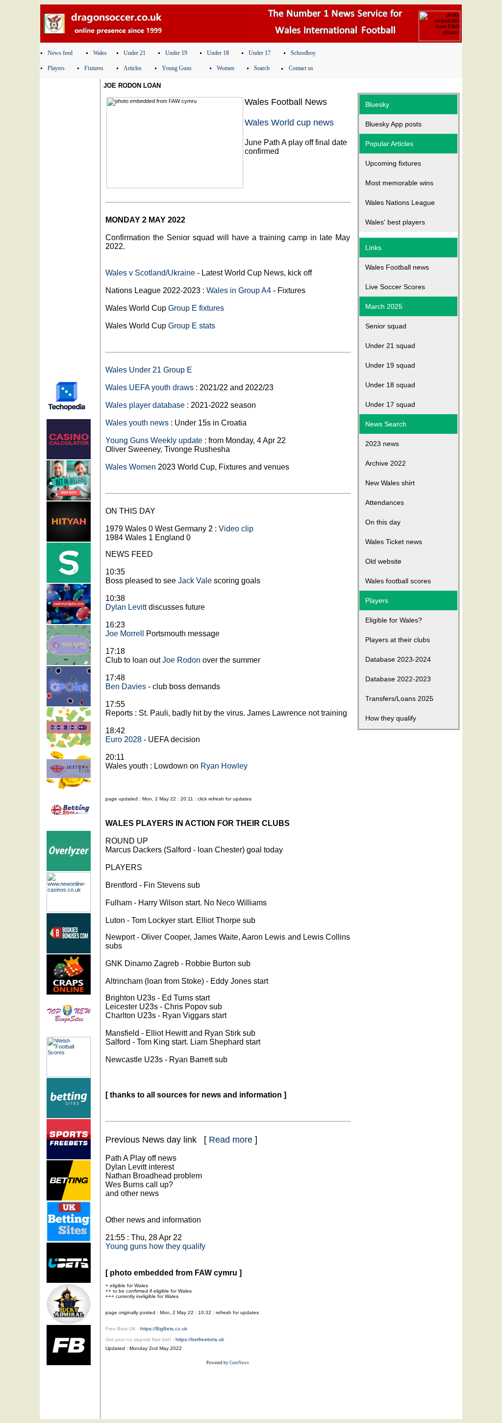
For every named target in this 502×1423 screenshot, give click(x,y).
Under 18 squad (390, 385)
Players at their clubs (397, 640)
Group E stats (191, 326)
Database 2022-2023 (398, 679)
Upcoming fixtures (393, 163)
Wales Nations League (400, 202)
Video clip (236, 528)
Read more (230, 1140)
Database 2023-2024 (398, 659)
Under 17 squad (390, 404)
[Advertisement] (70, 227)
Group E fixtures (196, 308)
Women (225, 68)
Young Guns (177, 68)
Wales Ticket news (393, 542)
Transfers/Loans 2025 (399, 698)
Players (56, 68)
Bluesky (377, 104)
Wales (100, 53)
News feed (60, 53)
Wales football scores (398, 581)
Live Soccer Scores (395, 287)
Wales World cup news (289, 122)
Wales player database (145, 405)
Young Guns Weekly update (153, 440)
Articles (133, 68)
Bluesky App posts (393, 124)
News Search (385, 424)
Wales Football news (397, 267)
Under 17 (260, 53)
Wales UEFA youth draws (149, 387)
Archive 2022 (385, 463)
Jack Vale (195, 580)
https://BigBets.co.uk (163, 1328)
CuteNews (239, 1362)
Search (262, 68)
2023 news (382, 444)
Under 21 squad (390, 346)
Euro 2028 (123, 739)
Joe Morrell (124, 633)
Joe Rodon (181, 660)
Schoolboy (303, 53)
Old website (383, 561)
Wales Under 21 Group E (148, 370)
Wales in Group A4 (238, 290)
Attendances (384, 502)
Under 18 (218, 53)
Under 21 (135, 53)
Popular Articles (389, 144)
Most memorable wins (399, 183)
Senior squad (385, 326)
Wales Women (130, 467)
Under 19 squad (390, 365)
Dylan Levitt (126, 607)
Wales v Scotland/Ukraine (150, 273)
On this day (383, 522)
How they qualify (390, 718)
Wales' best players (395, 222)
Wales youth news (137, 423)
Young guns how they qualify (155, 1246)
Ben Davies (125, 686)
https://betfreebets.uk (200, 1339)
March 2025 (383, 306)
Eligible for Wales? (393, 620)
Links (373, 247)
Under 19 (176, 53)
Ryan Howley (224, 766)
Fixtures (93, 68)
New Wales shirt (390, 483)
